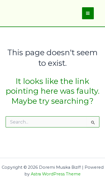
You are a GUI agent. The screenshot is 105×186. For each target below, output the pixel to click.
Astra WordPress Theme (56, 174)
